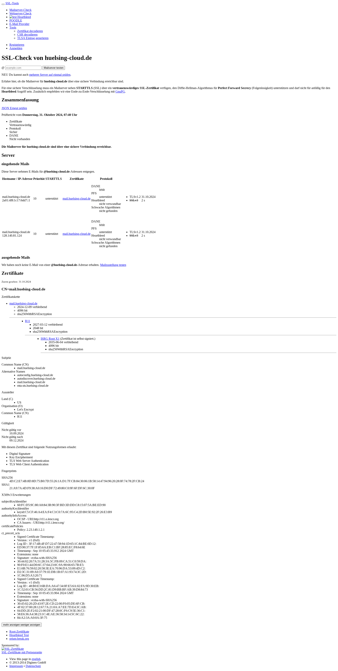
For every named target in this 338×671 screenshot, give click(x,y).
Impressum (16, 666)
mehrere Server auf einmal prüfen (49, 74)
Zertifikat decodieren (30, 31)
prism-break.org (19, 638)
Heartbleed (24, 17)
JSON (6, 108)
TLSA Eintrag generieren (33, 38)
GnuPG (120, 91)
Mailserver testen (53, 67)
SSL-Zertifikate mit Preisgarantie (22, 652)
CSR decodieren (27, 34)
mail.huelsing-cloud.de (77, 198)
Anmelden (15, 48)
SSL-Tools (12, 3)
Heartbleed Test (19, 635)
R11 (27, 321)
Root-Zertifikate (19, 631)
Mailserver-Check (20, 10)
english (36, 659)
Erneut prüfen (18, 108)
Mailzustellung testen (113, 265)
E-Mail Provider (19, 24)
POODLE (15, 20)
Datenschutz (33, 666)
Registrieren (16, 44)
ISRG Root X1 (50, 338)
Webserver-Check (20, 13)
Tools (12, 27)
